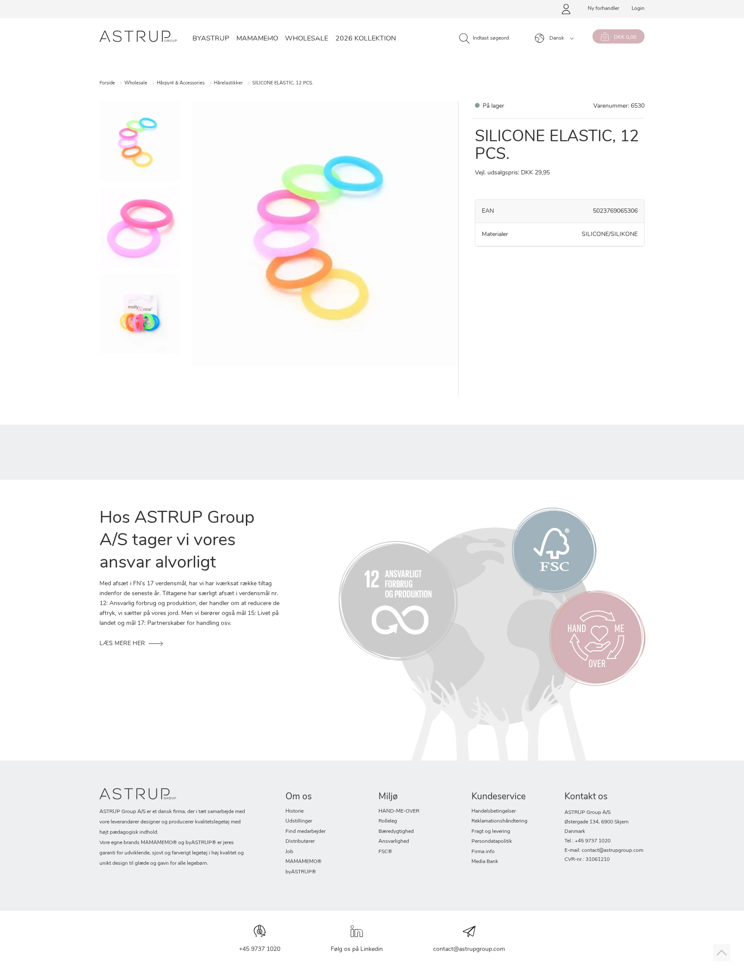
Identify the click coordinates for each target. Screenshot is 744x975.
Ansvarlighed (393, 841)
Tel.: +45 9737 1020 (587, 841)
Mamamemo (257, 38)
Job (289, 851)
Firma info (483, 851)
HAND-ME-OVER (398, 811)
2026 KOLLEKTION (365, 38)
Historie (294, 811)
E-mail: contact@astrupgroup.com (603, 850)
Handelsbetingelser (493, 811)
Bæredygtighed (396, 831)
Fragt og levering (490, 831)
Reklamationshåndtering (499, 821)
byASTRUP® (300, 872)
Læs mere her (122, 643)
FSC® (385, 851)
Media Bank (484, 861)
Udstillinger (298, 821)
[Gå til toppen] (721, 952)
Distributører (300, 841)
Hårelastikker (228, 83)
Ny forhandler (603, 8)
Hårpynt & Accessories (181, 83)
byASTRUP (210, 38)
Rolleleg (387, 821)
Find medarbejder (305, 831)
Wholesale (306, 38)
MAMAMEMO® (303, 861)
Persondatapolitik (491, 841)
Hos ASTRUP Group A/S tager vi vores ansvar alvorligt (176, 541)
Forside (107, 83)
